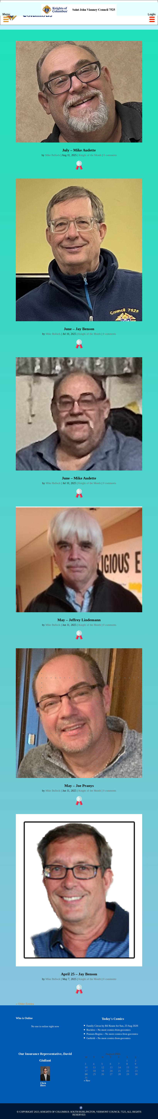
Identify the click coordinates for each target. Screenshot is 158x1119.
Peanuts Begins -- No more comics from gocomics (112, 1033)
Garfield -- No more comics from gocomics (108, 1038)
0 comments (110, 155)
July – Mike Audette (79, 150)
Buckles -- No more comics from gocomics (108, 1029)
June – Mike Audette (79, 478)
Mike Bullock (52, 155)
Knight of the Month (90, 155)
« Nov (87, 1080)
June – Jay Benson (79, 329)
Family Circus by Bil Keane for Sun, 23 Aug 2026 (112, 1025)
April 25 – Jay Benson (79, 974)
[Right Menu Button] (152, 19)
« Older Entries (25, 1003)
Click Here (43, 1084)
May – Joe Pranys (79, 785)
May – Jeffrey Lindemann (79, 620)
